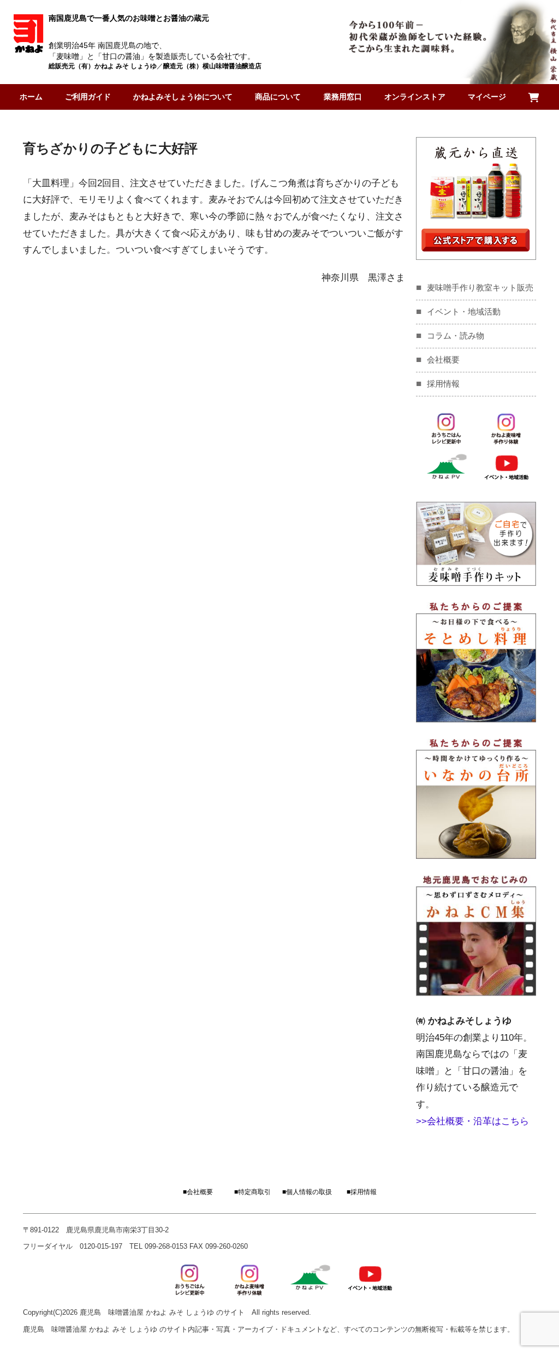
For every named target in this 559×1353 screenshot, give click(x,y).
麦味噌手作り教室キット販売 (480, 287)
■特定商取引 (252, 1192)
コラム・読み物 (455, 335)
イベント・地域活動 (464, 311)
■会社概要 (198, 1192)
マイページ (487, 96)
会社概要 (443, 359)
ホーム (31, 96)
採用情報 (443, 383)
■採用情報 (362, 1192)
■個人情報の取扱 (307, 1192)
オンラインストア (414, 96)
